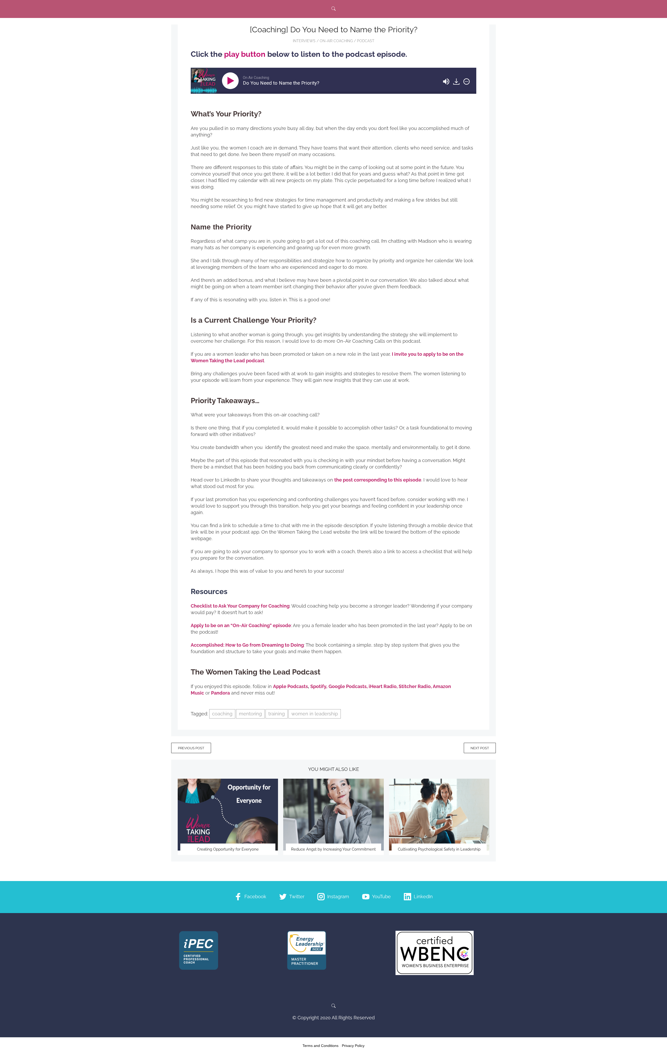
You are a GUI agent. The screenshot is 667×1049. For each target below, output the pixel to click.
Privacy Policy (353, 1046)
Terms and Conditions (320, 1046)
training (276, 713)
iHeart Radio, (383, 686)
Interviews (304, 41)
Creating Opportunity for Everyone (228, 849)
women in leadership (314, 713)
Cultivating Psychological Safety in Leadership (439, 849)
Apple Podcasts (290, 686)
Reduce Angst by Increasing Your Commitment (333, 849)
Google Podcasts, (348, 686)
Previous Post (191, 748)
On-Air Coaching (336, 41)
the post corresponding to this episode (377, 480)
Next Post (480, 748)
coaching (222, 713)
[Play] (231, 81)
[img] (466, 81)
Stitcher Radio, (416, 686)
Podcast (365, 41)
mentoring (250, 713)
